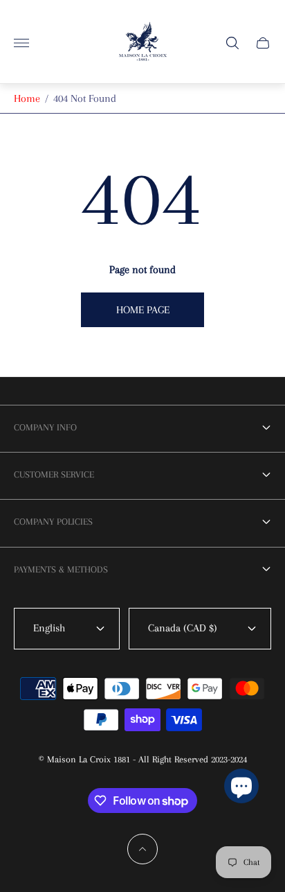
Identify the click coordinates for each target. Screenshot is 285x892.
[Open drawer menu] (21, 43)
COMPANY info (45, 427)
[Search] (232, 43)
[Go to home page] (143, 43)
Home (27, 98)
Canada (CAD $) (182, 628)
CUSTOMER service (54, 474)
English (49, 628)
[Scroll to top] (142, 849)
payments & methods (61, 569)
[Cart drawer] (263, 43)
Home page (142, 310)
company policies (53, 521)
